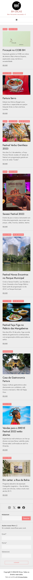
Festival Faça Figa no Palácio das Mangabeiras (15, 326)
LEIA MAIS (5, 65)
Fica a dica (13, 29)
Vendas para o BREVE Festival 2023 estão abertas (14, 431)
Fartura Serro (9, 98)
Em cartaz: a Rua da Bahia (16, 480)
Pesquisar (5, 515)
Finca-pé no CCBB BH (14, 50)
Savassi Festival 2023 (13, 214)
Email (4, 534)
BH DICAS (16, 11)
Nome (4, 543)
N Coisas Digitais (22, 577)
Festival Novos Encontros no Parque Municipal (15, 276)
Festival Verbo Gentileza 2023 (15, 146)
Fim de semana (24, 121)
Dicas (5, 29)
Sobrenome (6, 552)
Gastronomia (18, 73)
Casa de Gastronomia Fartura (14, 379)
